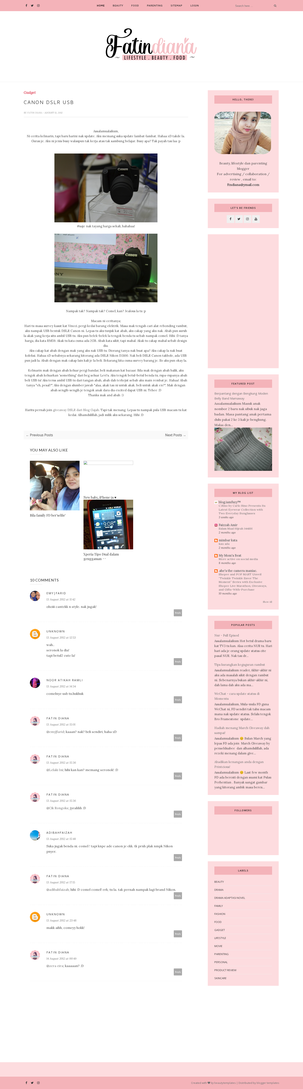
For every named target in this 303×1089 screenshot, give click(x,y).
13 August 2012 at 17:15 (60, 882)
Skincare (220, 978)
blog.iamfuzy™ (230, 502)
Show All (267, 601)
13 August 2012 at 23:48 (61, 920)
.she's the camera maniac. (238, 571)
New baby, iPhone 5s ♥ (99, 497)
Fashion (219, 914)
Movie (218, 946)
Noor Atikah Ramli (64, 680)
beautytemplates (225, 1083)
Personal (221, 962)
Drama (218, 890)
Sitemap (176, 5)
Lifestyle (220, 938)
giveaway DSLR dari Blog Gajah (76, 410)
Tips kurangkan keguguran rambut (239, 665)
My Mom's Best (230, 555)
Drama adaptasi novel (229, 898)
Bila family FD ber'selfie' (48, 515)
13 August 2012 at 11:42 (60, 599)
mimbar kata (228, 540)
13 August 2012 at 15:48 (61, 839)
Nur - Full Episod (226, 635)
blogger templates (268, 1083)
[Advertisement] (243, 301)
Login (194, 5)
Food (135, 5)
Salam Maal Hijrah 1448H (235, 528)
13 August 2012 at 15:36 (61, 762)
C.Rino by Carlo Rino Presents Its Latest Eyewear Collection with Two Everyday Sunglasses (242, 509)
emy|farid (56, 593)
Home (101, 5)
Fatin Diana (35, 112)
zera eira (56, 966)
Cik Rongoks (58, 808)
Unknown (55, 631)
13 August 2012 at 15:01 (60, 724)
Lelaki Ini (56, 770)
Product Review (225, 970)
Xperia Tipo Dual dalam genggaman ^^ (101, 556)
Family (218, 906)
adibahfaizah (59, 833)
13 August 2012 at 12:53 (61, 637)
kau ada (224, 544)
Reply (178, 612)
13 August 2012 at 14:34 (61, 686)
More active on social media (238, 559)
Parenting (155, 5)
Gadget (30, 92)
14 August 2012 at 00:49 (61, 958)
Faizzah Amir (228, 525)
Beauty (118, 5)
